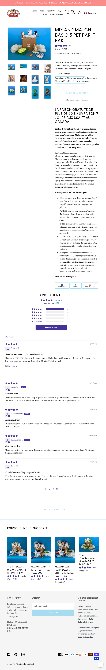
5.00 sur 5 (58, 300)
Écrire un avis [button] (51, 327)
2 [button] (49, 489)
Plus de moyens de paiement (77, 100)
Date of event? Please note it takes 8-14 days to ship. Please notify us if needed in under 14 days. (76, 80)
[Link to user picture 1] (11, 371)
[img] (11, 344)
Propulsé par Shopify (27, 664)
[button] (61, 45)
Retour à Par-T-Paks (54, 509)
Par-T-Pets (16, 664)
